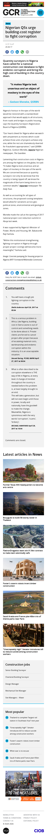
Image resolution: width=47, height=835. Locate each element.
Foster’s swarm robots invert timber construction (25, 742)
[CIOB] (34, 830)
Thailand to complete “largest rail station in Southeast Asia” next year (24, 719)
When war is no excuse (19, 751)
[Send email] (27, 52)
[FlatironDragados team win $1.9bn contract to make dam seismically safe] (23, 536)
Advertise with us (32, 815)
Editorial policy (31, 821)
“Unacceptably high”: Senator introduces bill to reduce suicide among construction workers (23, 730)
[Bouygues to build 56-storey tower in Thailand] (23, 503)
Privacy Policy (30, 818)
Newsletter (8, 815)
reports (31, 149)
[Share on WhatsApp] (22, 52)
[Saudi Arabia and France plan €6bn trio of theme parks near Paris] (23, 602)
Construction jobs (17, 664)
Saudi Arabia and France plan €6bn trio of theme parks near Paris (24, 759)
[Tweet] (12, 52)
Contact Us (8, 821)
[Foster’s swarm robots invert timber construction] (23, 569)
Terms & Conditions (12, 818)
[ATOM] (13, 831)
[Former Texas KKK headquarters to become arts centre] (23, 470)
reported (23, 185)
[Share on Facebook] (7, 52)
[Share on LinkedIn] (17, 52)
